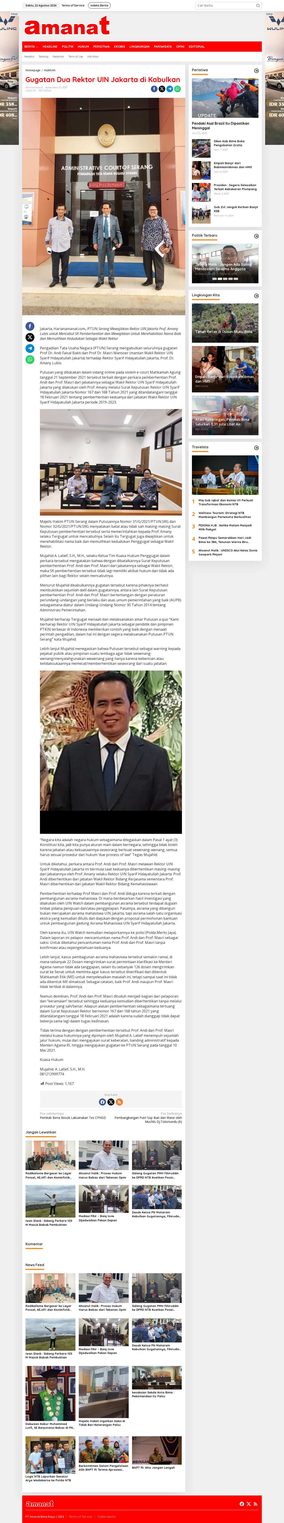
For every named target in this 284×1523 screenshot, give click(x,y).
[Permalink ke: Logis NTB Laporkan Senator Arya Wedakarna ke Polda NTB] (50, 1454)
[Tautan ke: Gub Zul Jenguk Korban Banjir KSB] (201, 214)
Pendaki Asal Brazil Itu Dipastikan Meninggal (220, 125)
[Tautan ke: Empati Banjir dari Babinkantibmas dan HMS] (201, 170)
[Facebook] (102, 1102)
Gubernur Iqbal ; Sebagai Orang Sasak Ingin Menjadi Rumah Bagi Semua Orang (222, 267)
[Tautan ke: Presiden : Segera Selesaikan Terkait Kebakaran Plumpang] (201, 192)
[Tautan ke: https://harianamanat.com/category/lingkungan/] (256, 296)
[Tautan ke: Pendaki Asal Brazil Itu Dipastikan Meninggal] (225, 98)
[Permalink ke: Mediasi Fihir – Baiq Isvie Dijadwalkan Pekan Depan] (104, 1199)
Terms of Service (80, 1516)
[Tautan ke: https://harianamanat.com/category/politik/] (256, 236)
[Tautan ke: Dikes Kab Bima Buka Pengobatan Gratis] (201, 148)
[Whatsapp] (177, 89)
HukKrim (31, 90)
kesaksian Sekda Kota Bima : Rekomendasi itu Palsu (153, 1394)
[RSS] (119, 1102)
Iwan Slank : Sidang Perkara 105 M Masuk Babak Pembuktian (49, 1222)
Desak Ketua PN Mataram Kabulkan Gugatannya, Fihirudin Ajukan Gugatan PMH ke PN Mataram (155, 1214)
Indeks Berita (107, 1516)
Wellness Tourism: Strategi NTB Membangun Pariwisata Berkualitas (225, 515)
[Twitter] (110, 1102)
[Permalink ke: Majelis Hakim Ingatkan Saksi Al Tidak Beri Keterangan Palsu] (104, 1391)
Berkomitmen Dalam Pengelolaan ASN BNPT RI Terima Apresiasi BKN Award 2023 (103, 1468)
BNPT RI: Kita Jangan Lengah (153, 1467)
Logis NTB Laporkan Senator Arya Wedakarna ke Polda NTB (48, 1478)
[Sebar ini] (154, 89)
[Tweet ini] (162, 89)
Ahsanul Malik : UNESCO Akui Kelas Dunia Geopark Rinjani (228, 552)
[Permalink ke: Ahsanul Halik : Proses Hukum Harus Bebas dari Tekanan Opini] (104, 1155)
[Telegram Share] (169, 89)
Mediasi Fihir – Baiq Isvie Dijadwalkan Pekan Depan (98, 1218)
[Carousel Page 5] (236, 279)
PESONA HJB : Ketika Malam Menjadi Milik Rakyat (225, 527)
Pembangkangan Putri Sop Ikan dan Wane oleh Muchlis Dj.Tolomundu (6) (148, 1118)
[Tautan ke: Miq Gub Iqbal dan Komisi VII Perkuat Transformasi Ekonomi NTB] (225, 475)
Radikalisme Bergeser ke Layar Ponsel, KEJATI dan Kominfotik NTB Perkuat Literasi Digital (48, 1175)
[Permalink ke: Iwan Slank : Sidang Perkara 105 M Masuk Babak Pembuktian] (50, 1201)
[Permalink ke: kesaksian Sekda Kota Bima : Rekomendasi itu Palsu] (157, 1377)
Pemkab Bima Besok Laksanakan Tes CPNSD (73, 1116)
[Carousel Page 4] (230, 279)
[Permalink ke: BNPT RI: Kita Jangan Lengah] (157, 1450)
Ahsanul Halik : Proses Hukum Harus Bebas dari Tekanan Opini (102, 1175)
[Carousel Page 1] (214, 279)
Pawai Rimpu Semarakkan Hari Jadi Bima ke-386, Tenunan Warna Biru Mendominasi (225, 540)
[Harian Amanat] (67, 26)
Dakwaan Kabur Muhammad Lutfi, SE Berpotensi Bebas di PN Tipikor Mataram (49, 1426)
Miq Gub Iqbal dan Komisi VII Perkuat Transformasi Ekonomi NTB (226, 502)
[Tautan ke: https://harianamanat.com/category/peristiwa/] (256, 70)
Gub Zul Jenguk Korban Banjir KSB (236, 209)
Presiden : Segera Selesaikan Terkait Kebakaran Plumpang (235, 187)
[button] (258, 5)
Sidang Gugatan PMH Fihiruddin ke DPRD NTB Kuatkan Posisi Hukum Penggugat (155, 1175)
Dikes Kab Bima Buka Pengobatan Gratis (229, 143)
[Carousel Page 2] (220, 279)
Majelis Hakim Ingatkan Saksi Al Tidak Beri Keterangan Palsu (102, 1423)
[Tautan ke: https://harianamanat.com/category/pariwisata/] (256, 448)
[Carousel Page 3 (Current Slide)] (225, 279)
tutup (14, 14)
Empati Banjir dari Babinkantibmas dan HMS (233, 165)
